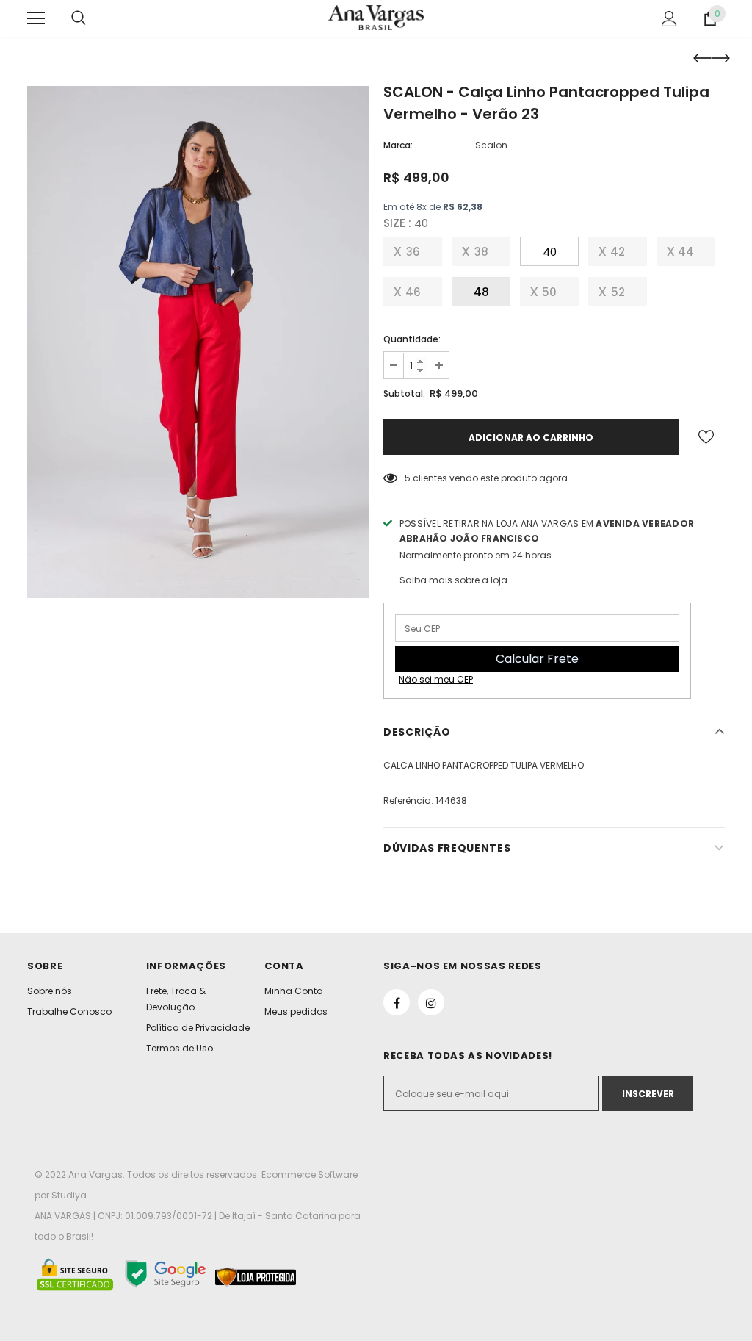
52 (618, 292)
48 (481, 292)
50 (549, 292)
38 (481, 251)
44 (686, 251)
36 (413, 251)
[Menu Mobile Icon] (36, 18)
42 (617, 251)
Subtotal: (404, 393)
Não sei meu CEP (436, 679)
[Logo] (376, 17)
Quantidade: (412, 339)
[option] (198, 342)
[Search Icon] (78, 18)
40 (550, 251)
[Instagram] (431, 1002)
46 (413, 292)
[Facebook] (396, 1002)
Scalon (491, 145)
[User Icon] (669, 18)
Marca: (398, 145)
